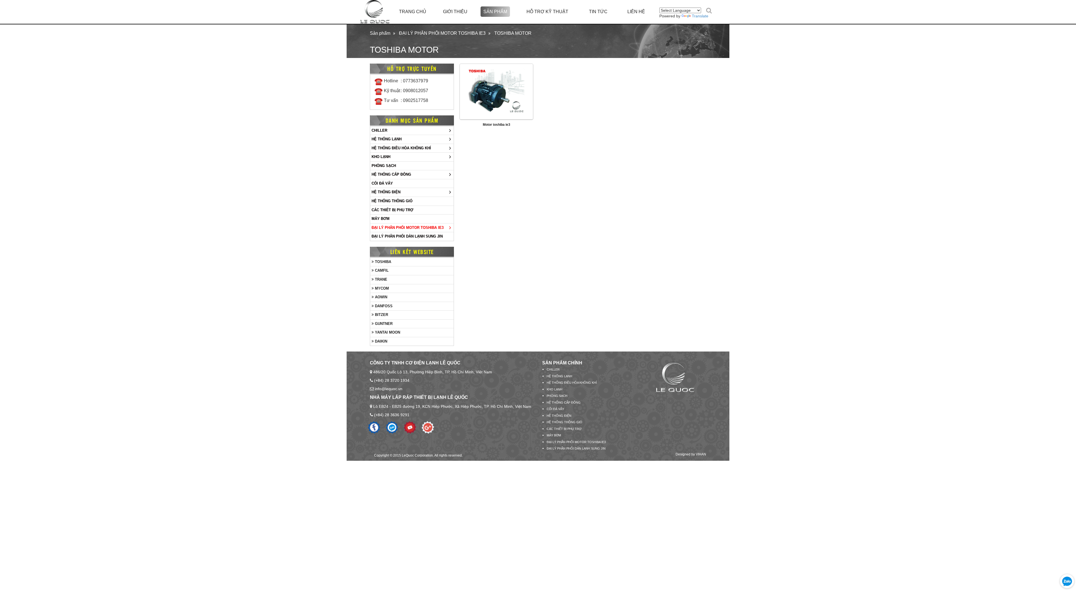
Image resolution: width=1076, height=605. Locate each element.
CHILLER (379, 130)
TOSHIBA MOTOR (513, 33)
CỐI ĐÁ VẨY (382, 183)
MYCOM (381, 288)
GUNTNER (383, 324)
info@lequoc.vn (388, 389)
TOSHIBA (382, 262)
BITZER (381, 315)
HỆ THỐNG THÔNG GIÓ (392, 201)
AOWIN (380, 297)
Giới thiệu (455, 11)
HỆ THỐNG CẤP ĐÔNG (391, 174)
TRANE (380, 279)
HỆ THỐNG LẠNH (387, 139)
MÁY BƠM (380, 219)
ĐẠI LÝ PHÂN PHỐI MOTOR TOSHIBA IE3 (442, 33)
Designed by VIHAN (691, 454)
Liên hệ (636, 11)
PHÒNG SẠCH (384, 166)
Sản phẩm (495, 11)
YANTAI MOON (387, 332)
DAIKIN (380, 341)
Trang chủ (412, 11)
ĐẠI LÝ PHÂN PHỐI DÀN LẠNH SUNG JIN (407, 236)
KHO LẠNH (381, 157)
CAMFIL (381, 270)
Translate (700, 16)
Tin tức (598, 11)
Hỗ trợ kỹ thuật (547, 11)
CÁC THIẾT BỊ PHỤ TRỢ (392, 210)
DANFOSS (383, 306)
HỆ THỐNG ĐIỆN (386, 192)
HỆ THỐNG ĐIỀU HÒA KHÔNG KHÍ (401, 148)
